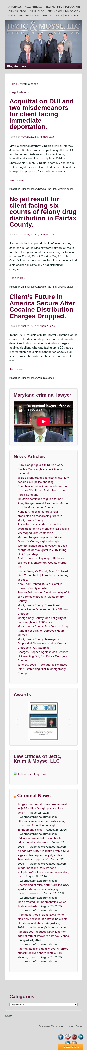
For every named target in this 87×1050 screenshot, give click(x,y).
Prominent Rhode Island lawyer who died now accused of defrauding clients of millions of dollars (42, 919)
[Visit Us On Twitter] (67, 1043)
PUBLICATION (72, 7)
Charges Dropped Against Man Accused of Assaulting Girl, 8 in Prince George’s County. (43, 656)
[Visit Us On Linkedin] (80, 1036)
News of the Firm (47, 189)
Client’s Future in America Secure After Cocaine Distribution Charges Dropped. (42, 306)
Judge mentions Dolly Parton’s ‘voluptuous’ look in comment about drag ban (43, 872)
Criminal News (34, 795)
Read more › (17, 180)
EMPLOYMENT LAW (28, 15)
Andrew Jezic (47, 136)
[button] (16, 721)
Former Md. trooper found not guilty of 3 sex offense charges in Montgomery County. (43, 597)
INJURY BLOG (36, 11)
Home (13, 83)
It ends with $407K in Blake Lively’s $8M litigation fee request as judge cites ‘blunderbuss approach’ (43, 855)
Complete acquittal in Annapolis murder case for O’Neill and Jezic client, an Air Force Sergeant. (43, 490)
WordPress (76, 1026)
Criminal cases (29, 189)
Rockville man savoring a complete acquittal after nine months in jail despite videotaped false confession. (43, 529)
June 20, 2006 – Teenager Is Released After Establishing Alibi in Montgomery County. (42, 669)
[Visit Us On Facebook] (60, 1036)
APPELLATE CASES (52, 15)
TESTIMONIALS (54, 7)
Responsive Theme (48, 1026)
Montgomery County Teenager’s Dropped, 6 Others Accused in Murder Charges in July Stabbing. (42, 643)
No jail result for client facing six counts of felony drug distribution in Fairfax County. (43, 211)
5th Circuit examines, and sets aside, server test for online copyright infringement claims (41, 825)
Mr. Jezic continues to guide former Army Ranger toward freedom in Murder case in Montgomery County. (43, 503)
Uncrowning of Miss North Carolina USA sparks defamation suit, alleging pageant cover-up (43, 889)
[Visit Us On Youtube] (67, 1036)
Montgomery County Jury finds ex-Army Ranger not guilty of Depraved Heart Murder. (43, 631)
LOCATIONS (71, 15)
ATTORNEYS (15, 7)
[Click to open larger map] (31, 774)
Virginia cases (65, 189)
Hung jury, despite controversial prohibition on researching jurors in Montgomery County (40, 516)
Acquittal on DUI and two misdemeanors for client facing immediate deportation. (41, 114)
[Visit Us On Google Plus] (74, 1036)
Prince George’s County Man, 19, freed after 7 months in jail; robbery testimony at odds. (43, 575)
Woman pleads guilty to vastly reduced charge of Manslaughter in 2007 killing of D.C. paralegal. (42, 550)
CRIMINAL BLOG (17, 11)
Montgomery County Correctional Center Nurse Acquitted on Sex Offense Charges (43, 609)
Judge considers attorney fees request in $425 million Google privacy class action (42, 808)
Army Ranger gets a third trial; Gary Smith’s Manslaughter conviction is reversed (40, 469)
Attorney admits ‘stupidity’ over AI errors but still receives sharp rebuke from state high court (43, 953)
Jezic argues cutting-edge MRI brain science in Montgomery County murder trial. (42, 563)
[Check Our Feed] (74, 1043)
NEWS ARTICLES (33, 7)
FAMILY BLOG (55, 11)
